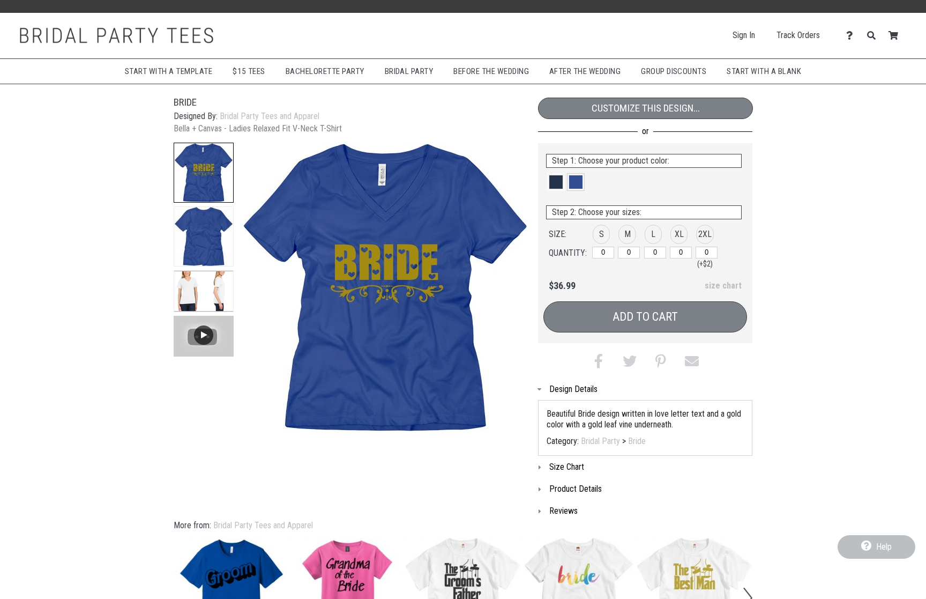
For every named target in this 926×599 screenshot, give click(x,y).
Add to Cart (645, 316)
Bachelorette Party (325, 71)
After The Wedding (585, 71)
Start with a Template (168, 71)
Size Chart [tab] (566, 467)
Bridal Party (409, 71)
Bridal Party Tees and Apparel (269, 116)
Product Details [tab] (575, 489)
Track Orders (798, 35)
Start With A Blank (764, 71)
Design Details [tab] (573, 389)
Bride (637, 441)
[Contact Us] (852, 35)
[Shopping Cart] (896, 35)
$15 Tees (249, 71)
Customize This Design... (646, 108)
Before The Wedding (491, 71)
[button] (203, 172)
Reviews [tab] (563, 511)
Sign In (744, 35)
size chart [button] (723, 285)
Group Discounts (673, 71)
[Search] (874, 35)
